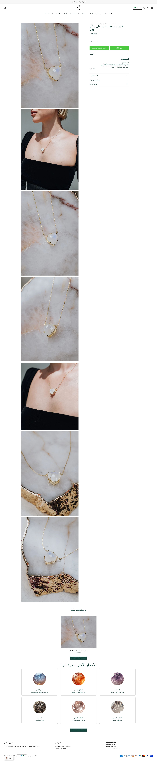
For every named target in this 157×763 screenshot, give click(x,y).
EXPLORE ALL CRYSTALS (78, 658)
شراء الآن (119, 48)
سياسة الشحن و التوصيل (112, 748)
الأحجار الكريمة (94, 75)
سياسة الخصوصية (111, 746)
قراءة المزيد (92, 68)
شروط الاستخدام (110, 744)
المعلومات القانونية (111, 742)
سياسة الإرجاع (93, 84)
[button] (61, 14)
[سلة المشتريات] (152, 8)
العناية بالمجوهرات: (95, 80)
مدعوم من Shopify (32, 755)
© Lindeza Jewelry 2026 (9, 755)
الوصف (91, 54)
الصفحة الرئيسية (93, 23)
